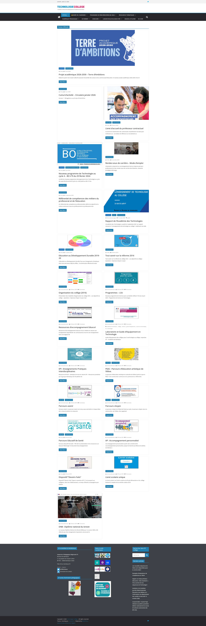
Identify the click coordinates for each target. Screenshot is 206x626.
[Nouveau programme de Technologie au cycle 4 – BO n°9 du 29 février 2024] (79, 153)
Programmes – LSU (114, 292)
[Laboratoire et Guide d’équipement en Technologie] (126, 313)
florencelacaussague (111, 218)
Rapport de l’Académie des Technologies (124, 221)
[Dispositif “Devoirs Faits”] (79, 462)
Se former (85, 19)
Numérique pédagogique (69, 19)
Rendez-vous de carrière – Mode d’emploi (124, 163)
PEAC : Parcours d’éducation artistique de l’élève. (124, 370)
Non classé (108, 122)
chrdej (61, 71)
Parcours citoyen (113, 406)
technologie (110, 328)
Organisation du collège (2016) (73, 292)
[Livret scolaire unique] (126, 462)
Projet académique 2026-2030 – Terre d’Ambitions (82, 74)
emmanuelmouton (64, 289)
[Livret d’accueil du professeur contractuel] (126, 103)
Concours (95, 19)
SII (105, 328)
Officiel (64, 15)
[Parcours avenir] (79, 391)
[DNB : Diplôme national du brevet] (79, 505)
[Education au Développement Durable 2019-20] (79, 241)
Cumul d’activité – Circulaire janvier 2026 (77, 95)
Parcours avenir (66, 406)
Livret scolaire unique (115, 477)
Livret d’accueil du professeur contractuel (124, 128)
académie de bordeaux (112, 326)
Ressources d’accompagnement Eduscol (77, 327)
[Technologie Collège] (59, 17)
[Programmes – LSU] (126, 278)
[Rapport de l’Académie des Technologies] (126, 201)
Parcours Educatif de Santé (71, 440)
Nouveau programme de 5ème (72, 167)
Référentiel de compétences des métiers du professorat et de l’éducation (79, 199)
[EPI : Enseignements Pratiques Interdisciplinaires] (79, 354)
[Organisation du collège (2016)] (79, 278)
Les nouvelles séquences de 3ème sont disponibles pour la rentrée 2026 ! (140, 568)
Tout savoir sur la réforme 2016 (119, 255)
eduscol (123, 326)
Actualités (61, 68)
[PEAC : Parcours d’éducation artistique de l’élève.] (126, 354)
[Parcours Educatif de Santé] (79, 426)
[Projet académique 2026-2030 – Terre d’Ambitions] (103, 48)
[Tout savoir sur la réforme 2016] (126, 241)
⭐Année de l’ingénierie (78, 15)
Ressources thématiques (126, 15)
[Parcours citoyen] (126, 391)
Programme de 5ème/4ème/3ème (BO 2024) (102, 15)
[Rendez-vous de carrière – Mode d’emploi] (126, 148)
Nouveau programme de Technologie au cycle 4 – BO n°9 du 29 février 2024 (77, 174)
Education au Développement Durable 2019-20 (79, 256)
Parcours (108, 362)
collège (119, 326)
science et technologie (141, 326)
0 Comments (82, 289)
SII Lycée (140, 19)
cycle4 (128, 218)
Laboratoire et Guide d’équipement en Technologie (123, 333)
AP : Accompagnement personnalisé (122, 440)
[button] (68, 15)
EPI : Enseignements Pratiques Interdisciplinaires (72, 370)
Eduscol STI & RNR (130, 19)
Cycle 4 (114, 215)
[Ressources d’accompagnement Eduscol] (79, 313)
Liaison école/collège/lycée (111, 19)
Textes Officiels (69, 68)
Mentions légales (70, 623)
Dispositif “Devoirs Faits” (70, 477)
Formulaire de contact (66, 571)
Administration (61, 623)
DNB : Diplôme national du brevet (74, 526)
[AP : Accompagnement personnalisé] (126, 426)
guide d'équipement (130, 326)
